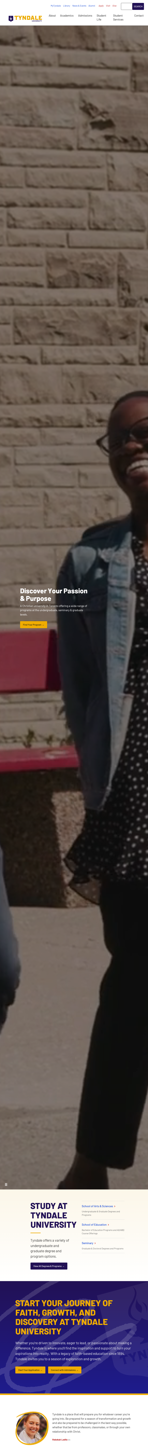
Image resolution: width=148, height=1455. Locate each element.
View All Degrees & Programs (47, 1266)
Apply (101, 5)
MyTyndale (56, 5)
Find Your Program (32, 624)
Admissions (85, 15)
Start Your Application (29, 1370)
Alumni (91, 5)
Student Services (118, 17)
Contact (139, 15)
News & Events (79, 5)
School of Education (94, 1224)
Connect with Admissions (63, 1370)
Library (66, 5)
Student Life (101, 17)
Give (114, 5)
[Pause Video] (6, 1184)
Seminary (88, 1243)
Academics (67, 15)
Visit (108, 5)
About (52, 15)
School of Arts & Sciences (98, 1206)
